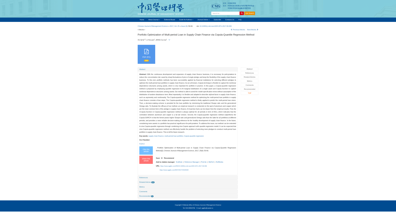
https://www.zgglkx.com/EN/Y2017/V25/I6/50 (174, 170)
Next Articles (252, 30)
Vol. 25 (176, 26)
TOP (249, 93)
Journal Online (203, 20)
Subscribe (217, 20)
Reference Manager (191, 162)
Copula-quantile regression (194, 136)
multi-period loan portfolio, (174, 136)
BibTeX (211, 162)
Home (142, 20)
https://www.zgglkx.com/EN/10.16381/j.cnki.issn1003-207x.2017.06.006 (183, 166)
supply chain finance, (156, 136)
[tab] (188, 69)
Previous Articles (238, 30)
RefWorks (219, 162)
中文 (240, 20)
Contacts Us (229, 20)
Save (158, 158)
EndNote (179, 162)
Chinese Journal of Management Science (153, 26)
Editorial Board (169, 20)
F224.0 (141, 144)
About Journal (153, 20)
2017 (171, 26)
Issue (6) (184, 26)
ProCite (204, 162)
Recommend (169, 158)
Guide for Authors (185, 20)
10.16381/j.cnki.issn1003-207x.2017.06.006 (216, 26)
